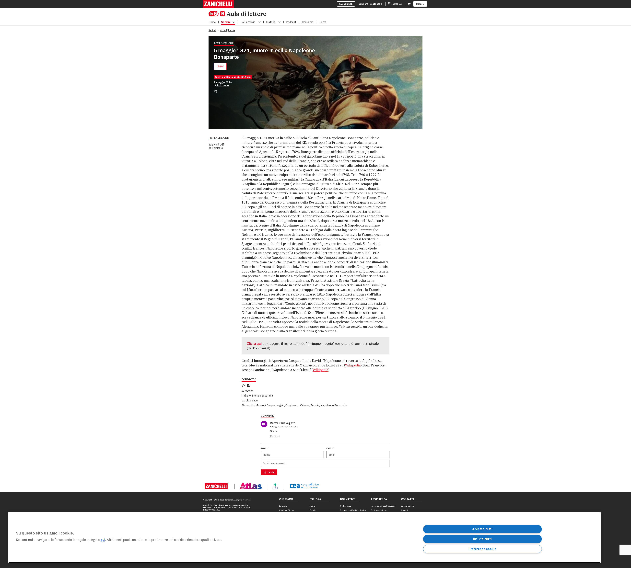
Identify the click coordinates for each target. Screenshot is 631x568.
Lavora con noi (407, 506)
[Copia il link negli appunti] (244, 385)
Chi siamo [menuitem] (307, 22)
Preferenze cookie (482, 549)
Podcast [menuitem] (291, 22)
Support (363, 3)
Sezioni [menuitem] (225, 22)
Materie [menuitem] (270, 22)
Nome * (265, 448)
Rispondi (275, 436)
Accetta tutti (482, 529)
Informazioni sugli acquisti (383, 506)
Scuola (313, 510)
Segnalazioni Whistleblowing (353, 510)
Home (312, 506)
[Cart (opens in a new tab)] (409, 3)
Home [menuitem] (212, 22)
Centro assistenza (379, 510)
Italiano (246, 395)
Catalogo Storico (286, 510)
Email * (330, 448)
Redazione (222, 85)
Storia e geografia (262, 395)
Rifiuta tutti (482, 539)
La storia (283, 506)
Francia (315, 405)
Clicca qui (254, 343)
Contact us (376, 3)
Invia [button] (271, 472)
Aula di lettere (246, 14)
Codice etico (345, 506)
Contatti (404, 510)
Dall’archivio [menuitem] (248, 22)
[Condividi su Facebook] (249, 385)
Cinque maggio (275, 405)
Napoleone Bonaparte (333, 405)
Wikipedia (353, 365)
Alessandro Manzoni (254, 405)
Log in (420, 3)
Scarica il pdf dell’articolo (216, 146)
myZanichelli (346, 3)
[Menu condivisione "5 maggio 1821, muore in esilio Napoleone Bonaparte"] (215, 91)
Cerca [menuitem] (322, 22)
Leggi (220, 66)
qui (103, 540)
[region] (304, 537)
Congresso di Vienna (297, 405)
